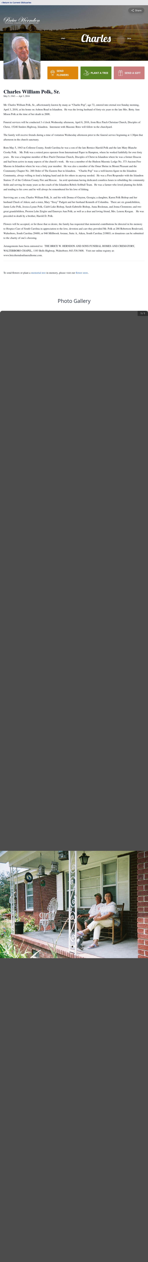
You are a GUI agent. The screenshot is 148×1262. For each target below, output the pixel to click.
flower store (82, 272)
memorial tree (38, 272)
